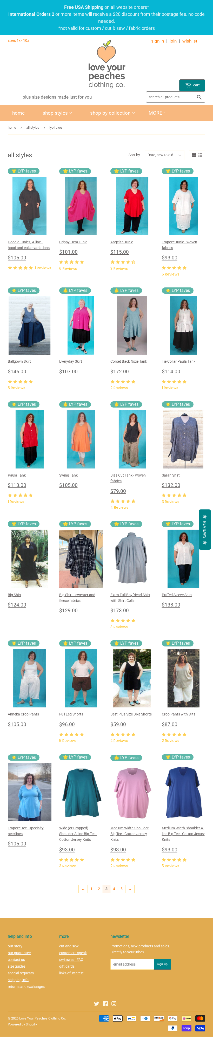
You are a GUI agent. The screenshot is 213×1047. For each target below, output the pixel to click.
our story (15, 946)
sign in (157, 41)
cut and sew (69, 946)
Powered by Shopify (22, 1024)
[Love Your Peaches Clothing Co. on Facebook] (105, 1004)
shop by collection (111, 113)
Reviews (205, 530)
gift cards (67, 966)
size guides (16, 966)
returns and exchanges (26, 986)
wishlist (189, 41)
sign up (162, 964)
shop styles (56, 113)
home (18, 113)
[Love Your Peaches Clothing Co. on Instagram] (114, 1004)
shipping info (18, 980)
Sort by (134, 155)
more (155, 113)
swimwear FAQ (71, 960)
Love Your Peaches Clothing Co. (42, 1018)
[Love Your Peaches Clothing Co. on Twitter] (96, 1004)
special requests (21, 973)
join (173, 41)
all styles (32, 127)
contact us (16, 960)
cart (196, 85)
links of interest (71, 973)
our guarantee (19, 953)
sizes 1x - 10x (18, 40)
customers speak (73, 953)
